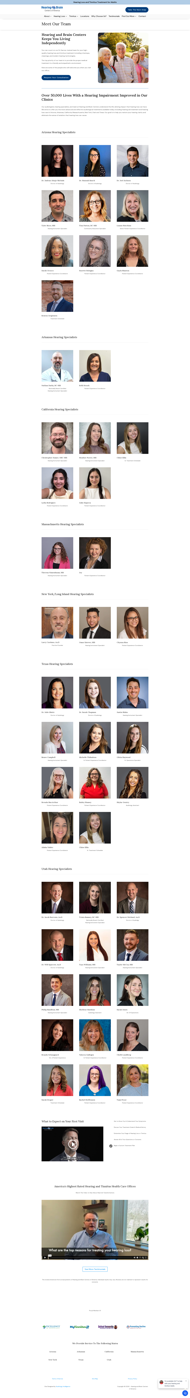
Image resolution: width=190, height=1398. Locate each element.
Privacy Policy (132, 1379)
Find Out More (128, 16)
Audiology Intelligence (63, 1386)
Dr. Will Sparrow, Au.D (51, 964)
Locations (84, 16)
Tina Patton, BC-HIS (88, 225)
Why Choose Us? (98, 16)
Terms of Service (57, 1379)
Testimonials (114, 16)
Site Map (95, 1379)
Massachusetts (137, 1351)
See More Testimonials (95, 1269)
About (47, 16)
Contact (142, 16)
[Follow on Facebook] (93, 1387)
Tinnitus (72, 16)
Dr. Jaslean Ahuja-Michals (53, 180)
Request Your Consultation (56, 77)
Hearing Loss (59, 16)
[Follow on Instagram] (97, 1387)
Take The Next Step (137, 10)
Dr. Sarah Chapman (87, 712)
